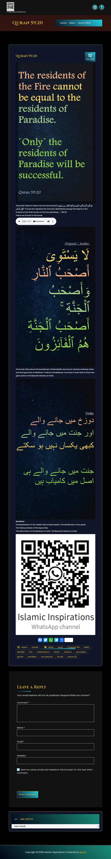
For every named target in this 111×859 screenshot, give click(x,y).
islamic (68, 652)
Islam (72, 23)
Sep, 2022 (90, 56)
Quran (35, 647)
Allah (51, 647)
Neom (83, 852)
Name (21, 727)
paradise (81, 652)
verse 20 (72, 656)
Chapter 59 (73, 647)
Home (63, 23)
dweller (21, 652)
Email (20, 741)
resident (32, 656)
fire (30, 652)
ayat (60, 647)
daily (86, 647)
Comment (23, 702)
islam (57, 652)
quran (20, 656)
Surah (60, 656)
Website (21, 755)
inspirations (43, 652)
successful (47, 656)
